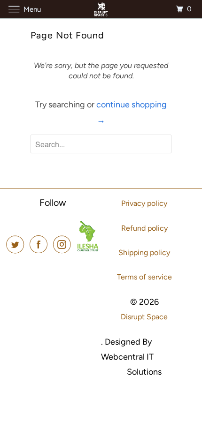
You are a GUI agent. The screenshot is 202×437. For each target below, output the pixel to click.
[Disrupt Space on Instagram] (64, 244)
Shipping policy (144, 252)
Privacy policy (144, 203)
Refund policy (144, 228)
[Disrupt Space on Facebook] (40, 244)
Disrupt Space (144, 316)
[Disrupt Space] (101, 9)
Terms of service (144, 276)
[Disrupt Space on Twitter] (17, 244)
